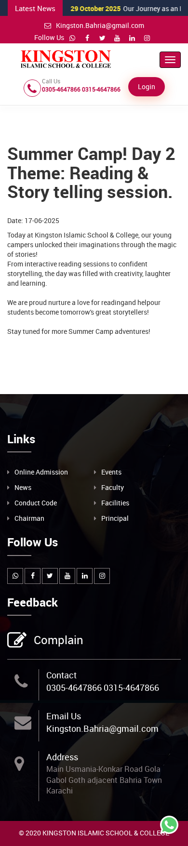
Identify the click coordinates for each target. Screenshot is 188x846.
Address (62, 757)
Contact (61, 675)
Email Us (63, 716)
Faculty (112, 487)
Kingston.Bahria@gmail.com (100, 25)
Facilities (115, 502)
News (22, 487)
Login (146, 86)
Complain (58, 640)
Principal (115, 518)
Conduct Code (35, 502)
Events (111, 471)
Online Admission (41, 471)
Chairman (29, 518)
